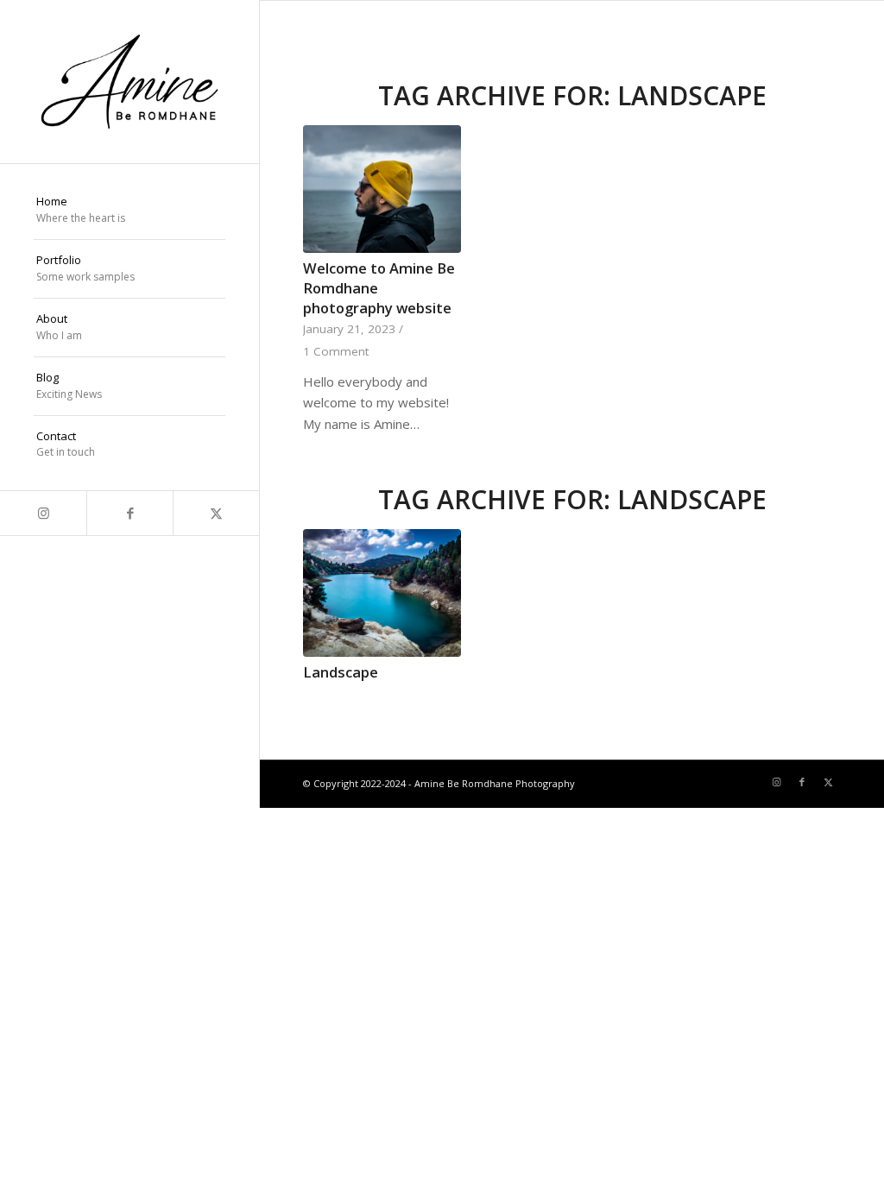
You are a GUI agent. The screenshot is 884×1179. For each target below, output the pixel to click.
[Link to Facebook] (129, 513)
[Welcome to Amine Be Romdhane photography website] (382, 189)
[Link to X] (216, 513)
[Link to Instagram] (43, 513)
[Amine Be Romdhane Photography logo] (129, 82)
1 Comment (336, 351)
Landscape (340, 672)
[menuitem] (129, 210)
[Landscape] (382, 593)
